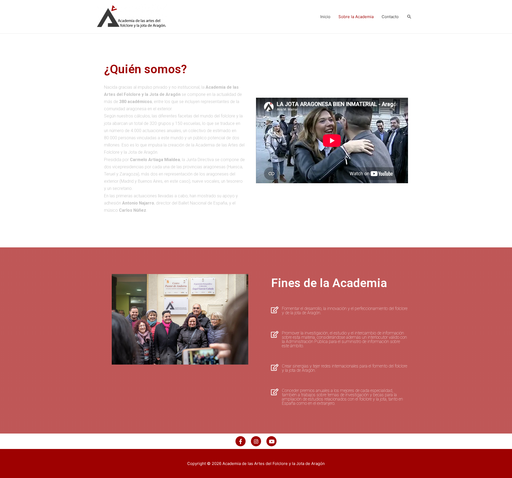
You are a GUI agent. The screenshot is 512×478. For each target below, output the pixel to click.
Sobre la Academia (356, 16)
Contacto (390, 16)
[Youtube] (271, 441)
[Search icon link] (409, 16)
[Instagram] (256, 441)
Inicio (325, 16)
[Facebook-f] (240, 441)
